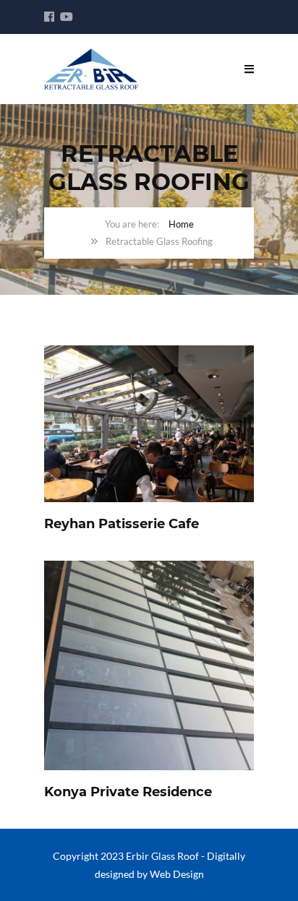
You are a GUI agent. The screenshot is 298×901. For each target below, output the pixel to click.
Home (181, 224)
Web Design (177, 874)
